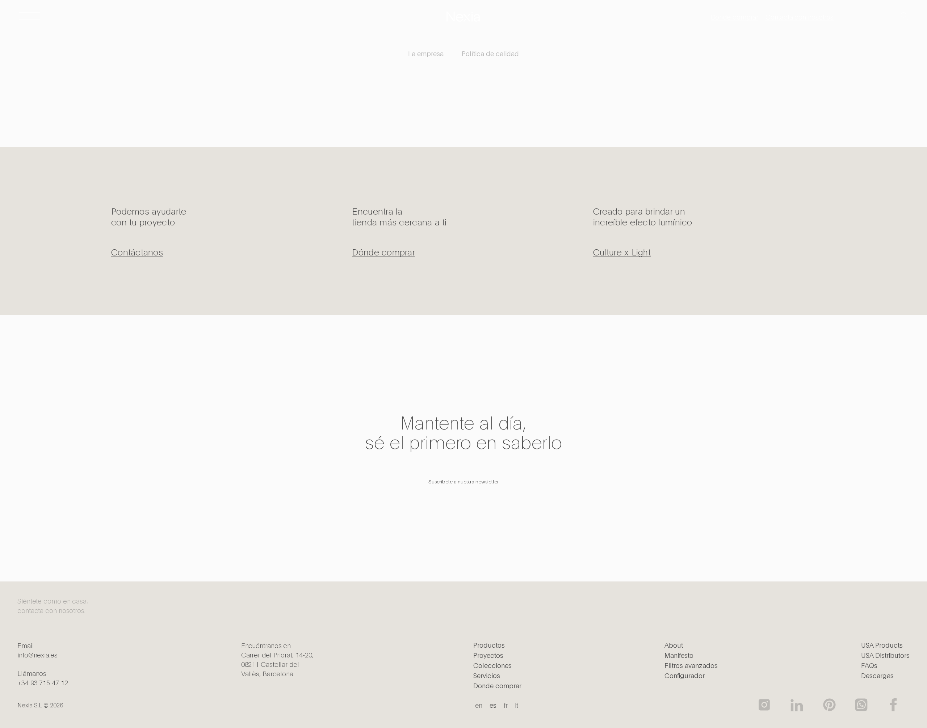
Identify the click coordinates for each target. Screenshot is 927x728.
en (478, 705)
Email (37, 650)
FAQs (869, 665)
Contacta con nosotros (799, 16)
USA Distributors (885, 655)
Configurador (684, 675)
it (516, 705)
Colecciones (492, 665)
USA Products (882, 644)
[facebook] (893, 704)
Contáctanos (137, 251)
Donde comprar (497, 685)
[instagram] (765, 704)
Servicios (486, 675)
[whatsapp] (861, 704)
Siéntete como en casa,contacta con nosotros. (52, 605)
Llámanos (42, 678)
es (493, 705)
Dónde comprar (735, 16)
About (673, 644)
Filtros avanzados (691, 665)
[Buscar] (904, 16)
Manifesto (678, 655)
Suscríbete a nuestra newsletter (463, 481)
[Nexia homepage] (463, 16)
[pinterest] (829, 704)
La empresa (426, 53)
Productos (489, 644)
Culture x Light (622, 251)
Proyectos (488, 655)
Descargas (877, 675)
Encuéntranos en (277, 659)
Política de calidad (490, 53)
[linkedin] (797, 704)
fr (506, 705)
